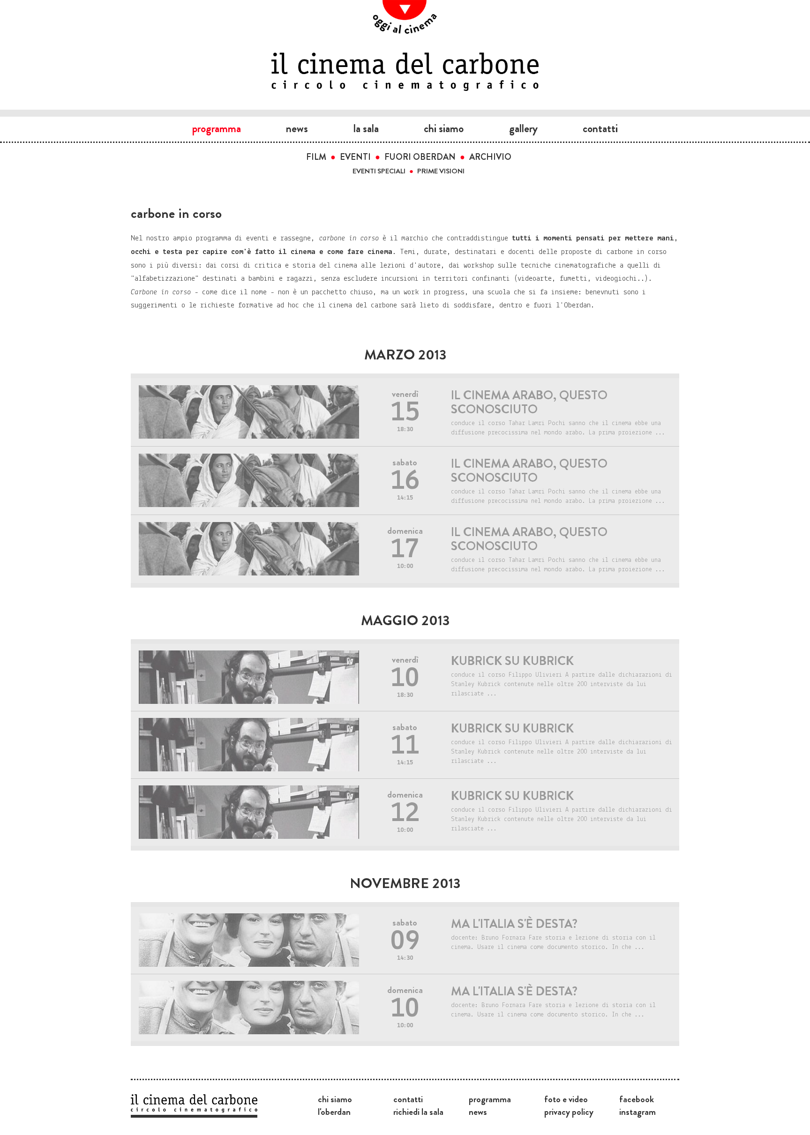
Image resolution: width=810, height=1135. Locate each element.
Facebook (636, 1098)
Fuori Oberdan (420, 157)
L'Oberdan (334, 1111)
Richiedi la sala (418, 1111)
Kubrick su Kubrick (512, 661)
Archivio (490, 157)
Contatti (600, 128)
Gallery (523, 128)
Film (316, 157)
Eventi (355, 157)
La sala (366, 128)
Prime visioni (441, 171)
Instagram (637, 1111)
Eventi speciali (378, 171)
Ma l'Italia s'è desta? (514, 924)
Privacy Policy (568, 1111)
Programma (216, 128)
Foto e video (566, 1098)
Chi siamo (444, 128)
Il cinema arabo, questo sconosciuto (529, 402)
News (297, 128)
